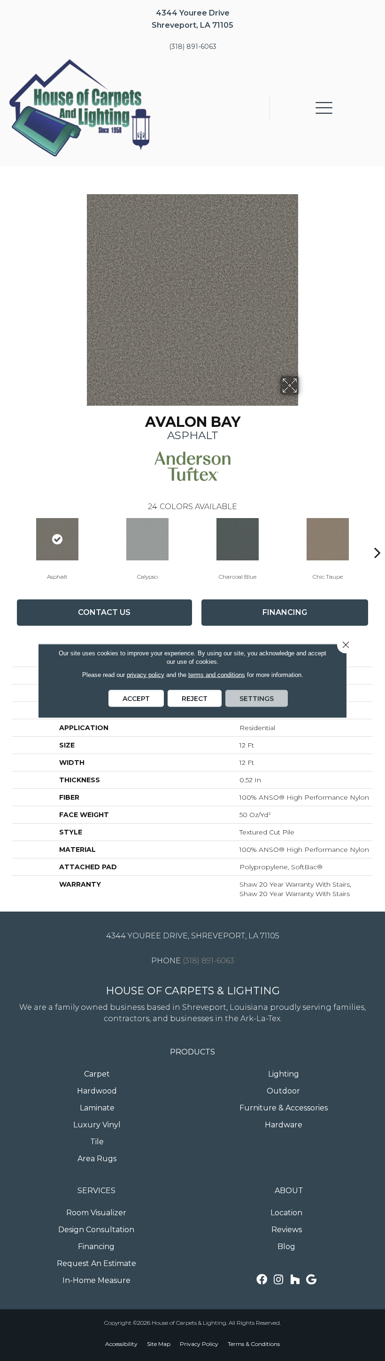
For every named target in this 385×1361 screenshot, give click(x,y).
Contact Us (104, 612)
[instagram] (278, 1280)
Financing (284, 612)
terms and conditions (216, 674)
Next (377, 538)
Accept (136, 698)
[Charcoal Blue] (237, 539)
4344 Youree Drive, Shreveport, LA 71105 (192, 935)
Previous (7, 538)
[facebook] (261, 1280)
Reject (195, 698)
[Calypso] (147, 539)
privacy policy (145, 674)
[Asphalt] (57, 539)
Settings (256, 698)
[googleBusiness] (311, 1280)
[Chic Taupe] (328, 539)
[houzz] (295, 1280)
